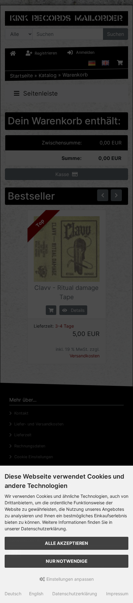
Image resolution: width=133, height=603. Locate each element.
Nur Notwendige (67, 561)
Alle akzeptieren (66, 543)
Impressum (117, 593)
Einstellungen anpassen (69, 579)
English (36, 593)
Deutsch (13, 593)
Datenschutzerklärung (74, 593)
